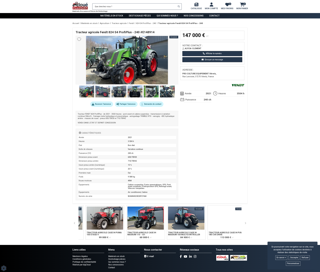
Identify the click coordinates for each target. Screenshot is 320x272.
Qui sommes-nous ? (167, 15)
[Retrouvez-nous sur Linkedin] (190, 256)
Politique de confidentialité (84, 262)
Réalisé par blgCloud (81, 264)
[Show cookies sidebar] (3, 268)
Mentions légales (80, 256)
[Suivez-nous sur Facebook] (181, 256)
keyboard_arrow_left (74, 223)
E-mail (150, 256)
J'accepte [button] (294, 257)
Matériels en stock (111, 15)
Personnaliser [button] (293, 263)
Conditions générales (81, 259)
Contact (214, 15)
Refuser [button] (305, 257)
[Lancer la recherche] (179, 6)
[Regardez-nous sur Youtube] (185, 256)
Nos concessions (194, 15)
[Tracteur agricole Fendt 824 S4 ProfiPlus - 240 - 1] (127, 60)
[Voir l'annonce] (99, 223)
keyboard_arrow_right (246, 223)
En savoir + (281, 257)
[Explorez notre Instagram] (195, 256)
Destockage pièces (140, 15)
